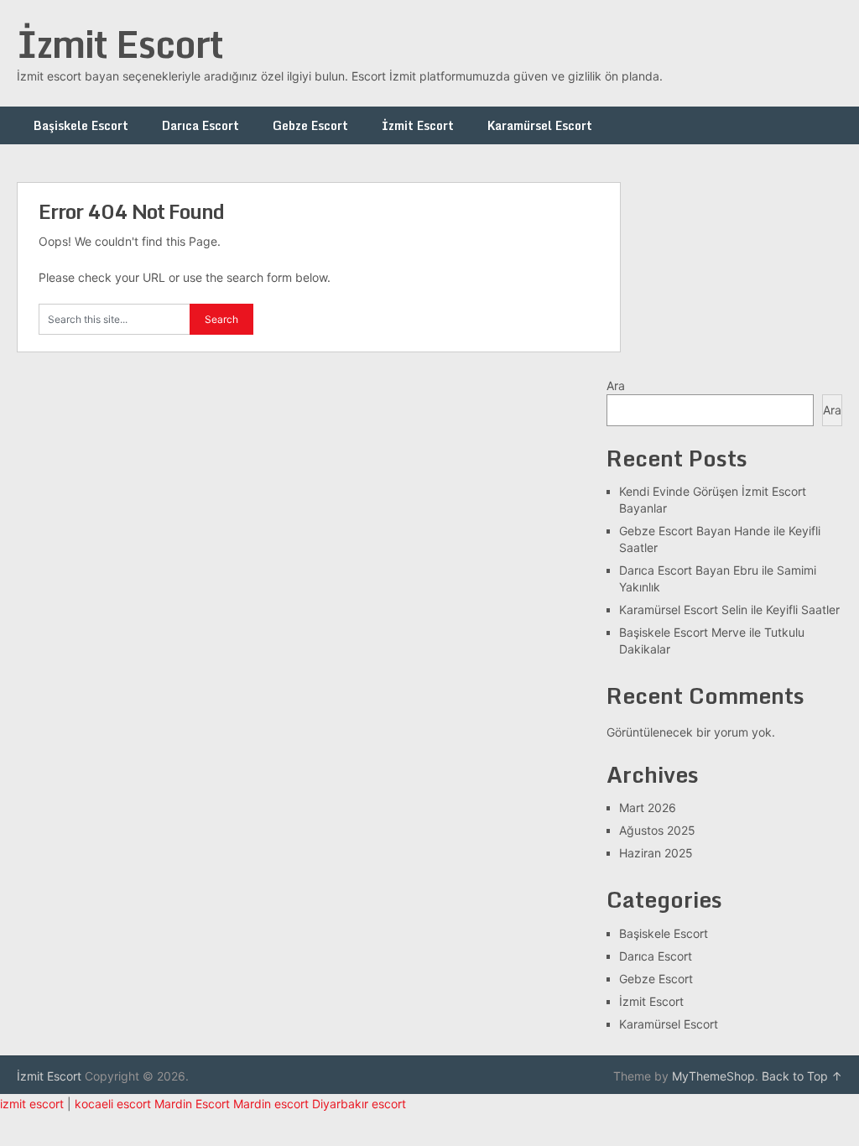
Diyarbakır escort (359, 1104)
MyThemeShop (713, 1076)
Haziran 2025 (656, 853)
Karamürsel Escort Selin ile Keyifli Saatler (729, 609)
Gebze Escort (310, 125)
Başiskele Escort (81, 125)
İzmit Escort (120, 43)
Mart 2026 (647, 807)
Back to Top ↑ (802, 1076)
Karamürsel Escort (539, 125)
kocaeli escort (113, 1104)
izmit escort (32, 1104)
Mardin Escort (192, 1104)
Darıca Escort (200, 125)
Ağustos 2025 (657, 830)
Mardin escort (271, 1104)
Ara (616, 385)
